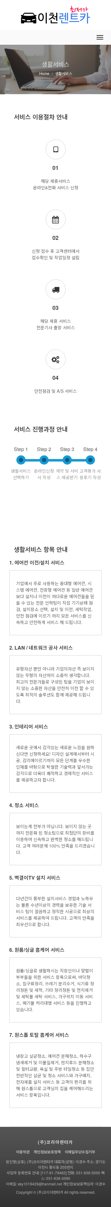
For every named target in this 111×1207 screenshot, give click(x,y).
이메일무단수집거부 (80, 1152)
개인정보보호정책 (47, 1152)
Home (44, 73)
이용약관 (23, 1152)
